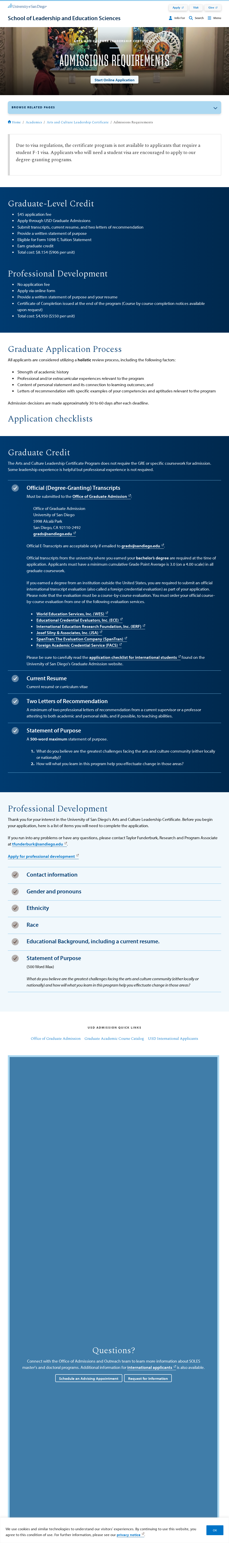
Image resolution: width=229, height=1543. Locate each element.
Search (199, 18)
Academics (34, 122)
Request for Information (148, 1378)
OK (215, 1530)
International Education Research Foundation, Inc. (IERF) (88, 626)
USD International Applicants (173, 1039)
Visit (196, 7)
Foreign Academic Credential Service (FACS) (77, 645)
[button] (114, 107)
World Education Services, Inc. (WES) (70, 613)
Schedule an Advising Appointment (88, 1378)
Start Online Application (115, 79)
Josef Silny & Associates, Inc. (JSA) (67, 632)
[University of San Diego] (27, 5)
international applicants (149, 1367)
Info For (179, 18)
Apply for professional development (41, 856)
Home (16, 122)
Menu (217, 18)
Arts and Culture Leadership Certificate (78, 122)
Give (211, 7)
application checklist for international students (133, 657)
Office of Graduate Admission (99, 496)
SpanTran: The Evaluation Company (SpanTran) (79, 639)
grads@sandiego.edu (52, 533)
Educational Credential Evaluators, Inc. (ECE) (77, 620)
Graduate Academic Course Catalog (114, 1039)
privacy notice (128, 1534)
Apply (176, 7)
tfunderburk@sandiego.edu (37, 844)
